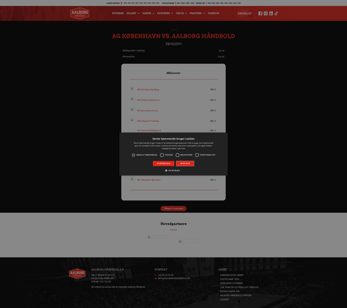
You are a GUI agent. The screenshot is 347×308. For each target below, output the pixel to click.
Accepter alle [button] (163, 163)
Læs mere (181, 148)
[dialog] (173, 153)
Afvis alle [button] (185, 163)
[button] (173, 170)
